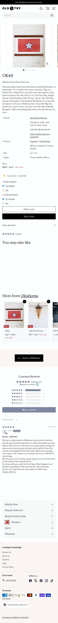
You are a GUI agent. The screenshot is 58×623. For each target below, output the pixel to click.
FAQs (4, 563)
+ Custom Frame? (10, 194)
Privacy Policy (8, 567)
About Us (6, 556)
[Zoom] (46, 63)
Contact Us (6, 552)
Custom (33, 141)
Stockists (5, 559)
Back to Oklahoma (31, 358)
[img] (8, 427)
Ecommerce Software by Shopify (15, 617)
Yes (6, 190)
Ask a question (9, 225)
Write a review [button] (29, 409)
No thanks (10, 186)
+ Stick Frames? (9, 181)
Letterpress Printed (38, 118)
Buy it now (29, 216)
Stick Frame (45, 141)
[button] (8, 234)
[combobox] (29, 15)
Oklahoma (29, 296)
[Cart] (47, 9)
